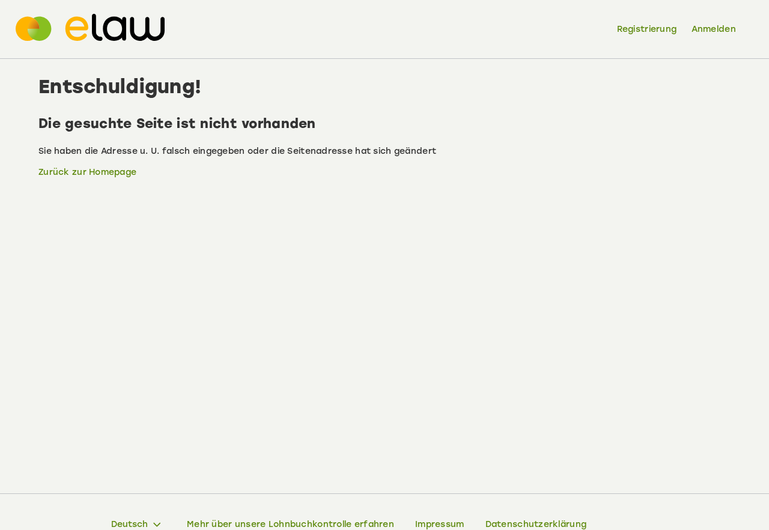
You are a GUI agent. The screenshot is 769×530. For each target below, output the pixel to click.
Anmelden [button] (713, 29)
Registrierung (647, 29)
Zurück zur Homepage (87, 172)
